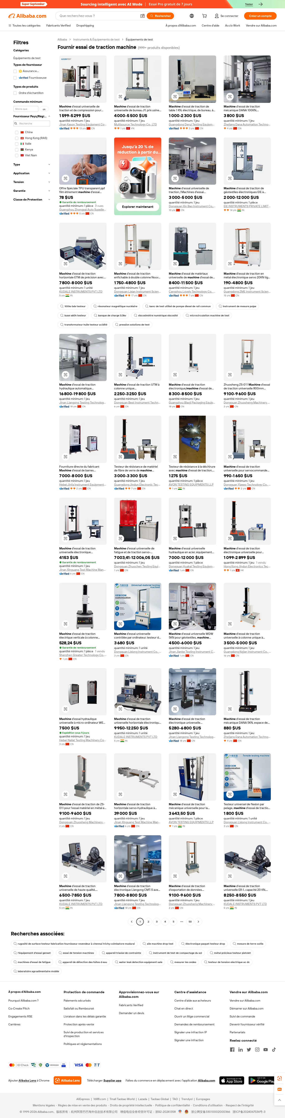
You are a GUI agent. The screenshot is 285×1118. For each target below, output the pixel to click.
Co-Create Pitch (19, 1008)
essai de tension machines (78, 952)
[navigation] (32, 481)
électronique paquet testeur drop (205, 943)
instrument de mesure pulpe (239, 306)
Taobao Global (160, 1099)
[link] (279, 1078)
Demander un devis (131, 1013)
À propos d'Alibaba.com (24, 991)
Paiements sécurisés (77, 1000)
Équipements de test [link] (139, 39)
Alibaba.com (206, 1080)
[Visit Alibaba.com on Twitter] (248, 1049)
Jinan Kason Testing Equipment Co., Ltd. (83, 124)
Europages (203, 1099)
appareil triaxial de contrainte (123, 952)
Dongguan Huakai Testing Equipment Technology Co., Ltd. (192, 566)
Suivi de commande (242, 1016)
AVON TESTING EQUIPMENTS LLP (191, 484)
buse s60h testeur (75, 315)
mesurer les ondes (185, 962)
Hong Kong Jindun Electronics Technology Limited (247, 566)
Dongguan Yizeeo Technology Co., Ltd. (247, 484)
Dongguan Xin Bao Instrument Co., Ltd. (192, 206)
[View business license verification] (180, 1112)
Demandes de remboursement (194, 1024)
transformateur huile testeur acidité (85, 324)
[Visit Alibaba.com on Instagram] (257, 1049)
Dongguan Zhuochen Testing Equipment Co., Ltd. (137, 566)
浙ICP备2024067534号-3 (249, 1111)
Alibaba (62, 39)
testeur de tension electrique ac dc (229, 962)
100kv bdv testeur (75, 306)
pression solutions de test (134, 324)
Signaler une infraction (189, 1040)
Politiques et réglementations (83, 1044)
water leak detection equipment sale (140, 962)
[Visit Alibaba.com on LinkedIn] (240, 1049)
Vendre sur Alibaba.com (245, 1000)
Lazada (142, 1099)
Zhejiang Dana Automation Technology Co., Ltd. (247, 124)
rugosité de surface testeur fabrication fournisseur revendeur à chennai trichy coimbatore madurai (76, 943)
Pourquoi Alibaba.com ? (23, 1000)
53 (190, 921)
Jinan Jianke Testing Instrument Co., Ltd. (192, 651)
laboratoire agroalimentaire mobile (38, 971)
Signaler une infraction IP (190, 1032)
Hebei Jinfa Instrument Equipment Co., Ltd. (83, 484)
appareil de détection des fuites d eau (85, 962)
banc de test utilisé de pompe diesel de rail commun (180, 306)
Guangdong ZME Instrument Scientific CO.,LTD (247, 291)
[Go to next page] (198, 921)
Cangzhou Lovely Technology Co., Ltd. (192, 291)
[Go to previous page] (131, 921)
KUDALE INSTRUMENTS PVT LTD (80, 291)
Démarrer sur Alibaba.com (247, 1008)
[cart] (205, 16)
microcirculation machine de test (209, 315)
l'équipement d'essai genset (34, 952)
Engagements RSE (20, 1016)
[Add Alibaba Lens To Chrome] (67, 1080)
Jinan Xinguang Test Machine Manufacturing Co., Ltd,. (83, 569)
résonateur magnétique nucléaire (117, 306)
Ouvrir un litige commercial (191, 1016)
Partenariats (237, 1032)
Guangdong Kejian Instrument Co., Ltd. (247, 651)
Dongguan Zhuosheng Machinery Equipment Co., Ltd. (247, 402)
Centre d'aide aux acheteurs (192, 1000)
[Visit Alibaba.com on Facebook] (232, 1049)
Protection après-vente (79, 1024)
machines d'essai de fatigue (34, 962)
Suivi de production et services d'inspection (84, 1034)
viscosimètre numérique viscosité (158, 315)
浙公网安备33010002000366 (210, 1111)
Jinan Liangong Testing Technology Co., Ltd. (83, 402)
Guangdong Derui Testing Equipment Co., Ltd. (192, 124)
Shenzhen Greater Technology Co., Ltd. (83, 655)
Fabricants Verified (131, 1005)
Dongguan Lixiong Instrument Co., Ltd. (137, 651)
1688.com (99, 1099)
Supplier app (112, 1080)
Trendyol (187, 1099)
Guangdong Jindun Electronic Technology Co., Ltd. (137, 484)
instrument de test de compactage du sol (177, 952)
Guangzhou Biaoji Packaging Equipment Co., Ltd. (192, 402)
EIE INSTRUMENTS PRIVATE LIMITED (247, 206)
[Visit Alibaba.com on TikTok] (273, 1049)
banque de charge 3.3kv (112, 315)
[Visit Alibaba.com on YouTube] (265, 1049)
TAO (175, 1099)
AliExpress (83, 1099)
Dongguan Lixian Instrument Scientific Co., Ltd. (137, 291)
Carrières (14, 1024)
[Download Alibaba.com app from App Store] (231, 1080)
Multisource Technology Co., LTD (135, 124)
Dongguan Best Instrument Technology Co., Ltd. (137, 402)
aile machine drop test (160, 943)
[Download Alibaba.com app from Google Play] (262, 1080)
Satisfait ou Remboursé (79, 1008)
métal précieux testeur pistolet (232, 952)
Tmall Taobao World (122, 1099)
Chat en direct (183, 1008)
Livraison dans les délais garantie (85, 1016)
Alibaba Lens (27, 1080)
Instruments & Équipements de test (96, 39)
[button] (142, 15)
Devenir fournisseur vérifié (247, 1024)
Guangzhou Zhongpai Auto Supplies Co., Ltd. (83, 209)
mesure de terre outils (250, 943)
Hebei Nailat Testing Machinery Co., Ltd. (83, 740)
